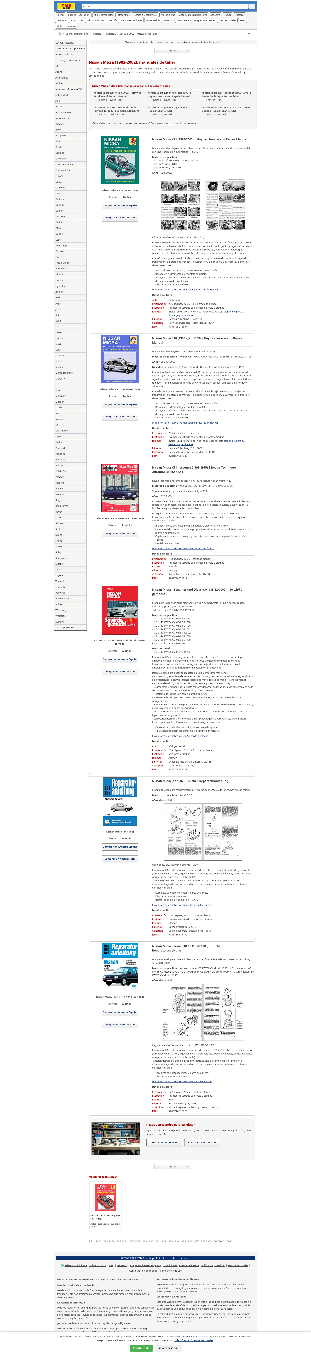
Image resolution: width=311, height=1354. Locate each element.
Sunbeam (60, 558)
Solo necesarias (168, 1348)
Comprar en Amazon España (120, 205)
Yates (242, 20)
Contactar (122, 1265)
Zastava (59, 621)
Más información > (212, 41)
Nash (58, 413)
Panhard (60, 448)
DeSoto (59, 222)
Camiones (62, 20)
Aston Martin (62, 94)
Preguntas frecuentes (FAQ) (145, 1265)
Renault (59, 494)
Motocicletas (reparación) (193, 14)
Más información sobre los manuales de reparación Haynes (185, 289)
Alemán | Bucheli (167, 111)
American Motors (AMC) (68, 89)
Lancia (59, 326)
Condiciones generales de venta (181, 1265)
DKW (58, 228)
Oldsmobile (61, 430)
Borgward (61, 135)
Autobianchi (62, 118)
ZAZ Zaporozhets (65, 627)
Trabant (59, 581)
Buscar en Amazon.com (202, 1142)
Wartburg (60, 610)
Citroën (59, 175)
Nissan (97, 33)
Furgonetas (123, 14)
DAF (57, 193)
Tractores (239, 14)
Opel (58, 436)
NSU (57, 424)
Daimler (59, 204)
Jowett (58, 309)
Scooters (215, 14)
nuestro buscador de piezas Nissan (178, 123)
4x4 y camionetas (103, 14)
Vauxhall (60, 592)
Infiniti (59, 291)
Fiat (57, 257)
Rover (58, 511)
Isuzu (58, 297)
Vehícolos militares (131, 20)
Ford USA (60, 268)
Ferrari (59, 251)
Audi (58, 100)
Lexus (58, 332)
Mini (57, 390)
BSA (57, 141)
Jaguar (59, 303)
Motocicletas (168, 14)
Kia (57, 314)
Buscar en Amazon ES (164, 1142)
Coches (60, 14)
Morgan (59, 401)
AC (56, 66)
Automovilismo (64, 54)
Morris (59, 407)
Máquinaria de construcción (102, 20)
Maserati (60, 355)
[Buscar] (251, 6)
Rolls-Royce (61, 505)
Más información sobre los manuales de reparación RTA (183, 548)
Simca (58, 534)
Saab (58, 517)
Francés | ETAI (226, 96)
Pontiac (59, 476)
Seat (57, 529)
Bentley (59, 123)
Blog (111, 1265)
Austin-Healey (63, 112)
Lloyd (58, 343)
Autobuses (77, 20)
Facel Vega (61, 245)
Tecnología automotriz (67, 60)
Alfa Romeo (61, 77)
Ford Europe (62, 262)
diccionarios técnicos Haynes (73, 1314)
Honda (59, 280)
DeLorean (60, 216)
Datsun (59, 210)
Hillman (59, 274)
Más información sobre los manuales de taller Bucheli (182, 904)
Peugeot (60, 453)
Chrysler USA (62, 170)
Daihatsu (60, 199)
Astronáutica (184, 20)
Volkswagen (62, 598)
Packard (59, 442)
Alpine (59, 83)
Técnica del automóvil (145, 14)
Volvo (58, 604)
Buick (58, 147)
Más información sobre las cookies (193, 1340)
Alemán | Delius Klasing (116, 111)
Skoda (58, 540)
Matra (58, 361)
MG (57, 384)
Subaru (59, 552)
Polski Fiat (61, 471)
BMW (58, 129)
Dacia (58, 181)
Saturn (59, 523)
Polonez (59, 465)
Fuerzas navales (227, 20)
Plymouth (60, 459)
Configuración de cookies (143, 1270)
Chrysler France (64, 164)
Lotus (58, 349)
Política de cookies (238, 1265)
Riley (58, 500)
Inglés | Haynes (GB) (117, 96)
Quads (227, 14)
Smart (58, 546)
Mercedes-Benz (64, 372)
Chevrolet (60, 158)
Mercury (60, 378)
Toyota (59, 575)
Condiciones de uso (171, 1270)
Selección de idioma (76, 1265)
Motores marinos (66, 26)
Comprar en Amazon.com (120, 217)
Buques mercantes (204, 20)
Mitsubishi (61, 395)
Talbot (58, 569)
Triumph (60, 587)
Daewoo (60, 187)
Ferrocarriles (153, 20)
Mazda (59, 366)
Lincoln (59, 338)
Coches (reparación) (79, 14)
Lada (58, 320)
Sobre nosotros (97, 1265)
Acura (58, 71)
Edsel (58, 239)
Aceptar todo (141, 1348)
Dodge (59, 233)
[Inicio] (59, 34)
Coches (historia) (64, 42)
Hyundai (60, 286)
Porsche (59, 482)
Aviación (168, 20)
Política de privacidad (213, 1265)
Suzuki (59, 563)
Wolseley (60, 615)
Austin (59, 106)
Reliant (59, 488)
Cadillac (59, 152)
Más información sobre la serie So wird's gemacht (180, 735)
